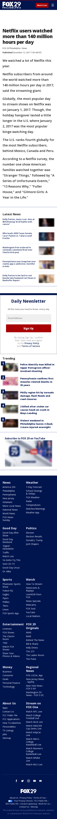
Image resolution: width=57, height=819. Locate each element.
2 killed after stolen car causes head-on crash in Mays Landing (34, 410)
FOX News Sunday (8, 519)
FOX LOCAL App (34, 675)
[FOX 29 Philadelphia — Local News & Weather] (12, 5)
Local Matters (33, 616)
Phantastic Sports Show (12, 585)
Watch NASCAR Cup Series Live (34, 727)
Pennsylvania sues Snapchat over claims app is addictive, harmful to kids (19, 264)
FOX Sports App (11, 613)
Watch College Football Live (33, 717)
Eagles (6, 594)
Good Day (9, 528)
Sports (7, 579)
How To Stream (34, 583)
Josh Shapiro (32, 543)
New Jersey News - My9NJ (35, 680)
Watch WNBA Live (33, 759)
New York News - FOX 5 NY (35, 687)
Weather (32, 482)
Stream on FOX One (33, 705)
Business (7, 671)
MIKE (28, 632)
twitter (22, 780)
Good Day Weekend (8, 541)
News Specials (33, 600)
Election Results (34, 536)
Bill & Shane (32, 643)
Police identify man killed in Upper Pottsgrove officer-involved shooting (37, 368)
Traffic (6, 552)
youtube (34, 780)
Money (7, 667)
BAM (28, 636)
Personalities (9, 726)
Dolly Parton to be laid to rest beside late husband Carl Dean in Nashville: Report (19, 278)
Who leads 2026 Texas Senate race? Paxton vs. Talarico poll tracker (17, 236)
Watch (30, 579)
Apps (5, 707)
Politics (31, 528)
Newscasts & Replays (33, 589)
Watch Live (42, 5)
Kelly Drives (32, 647)
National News (10, 509)
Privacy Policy (32, 343)
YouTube (30, 612)
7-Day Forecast (34, 486)
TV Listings (8, 730)
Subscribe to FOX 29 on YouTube (25, 438)
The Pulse (31, 658)
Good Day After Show (11, 534)
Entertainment (13, 624)
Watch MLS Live (34, 764)
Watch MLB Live (34, 721)
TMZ (5, 642)
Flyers (6, 598)
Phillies (6, 601)
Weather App (32, 512)
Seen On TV (9, 563)
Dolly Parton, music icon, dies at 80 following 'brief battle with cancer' (19, 221)
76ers (5, 605)
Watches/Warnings (35, 508)
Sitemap (7, 737)
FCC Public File (10, 715)
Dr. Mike (7, 571)
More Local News (12, 505)
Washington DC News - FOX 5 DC (35, 694)
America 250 (9, 486)
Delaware (7, 502)
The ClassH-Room (9, 638)
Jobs (5, 734)
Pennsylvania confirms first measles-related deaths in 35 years (37, 382)
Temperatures (33, 504)
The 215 (30, 651)
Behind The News (35, 640)
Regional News (32, 669)
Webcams (31, 604)
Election (30, 532)
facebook (16, 780)
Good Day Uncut (11, 567)
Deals (5, 679)
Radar (29, 501)
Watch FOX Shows (8, 648)
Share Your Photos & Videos (11, 655)
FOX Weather (33, 497)
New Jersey (8, 498)
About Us (9, 703)
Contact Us (8, 711)
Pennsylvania (9, 494)
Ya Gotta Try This (11, 560)
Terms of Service (30, 346)
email (40, 780)
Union (6, 609)
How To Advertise (12, 722)
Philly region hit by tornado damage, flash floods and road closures (37, 396)
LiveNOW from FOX (33, 596)
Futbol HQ (8, 590)
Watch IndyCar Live (33, 734)
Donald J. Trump (34, 540)
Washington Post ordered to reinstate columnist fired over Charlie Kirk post (17, 250)
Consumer (8, 675)
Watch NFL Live (34, 711)
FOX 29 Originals (32, 626)
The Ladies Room (35, 655)
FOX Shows (8, 632)
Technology (9, 686)
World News (9, 513)
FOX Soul (30, 608)
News (24, 48)
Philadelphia (9, 490)
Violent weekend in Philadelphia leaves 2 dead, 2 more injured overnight (36, 424)
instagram (28, 780)
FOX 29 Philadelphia (11, 48)
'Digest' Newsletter (8, 547)
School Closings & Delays (34, 492)
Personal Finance (11, 682)
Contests (7, 628)
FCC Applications (11, 719)
